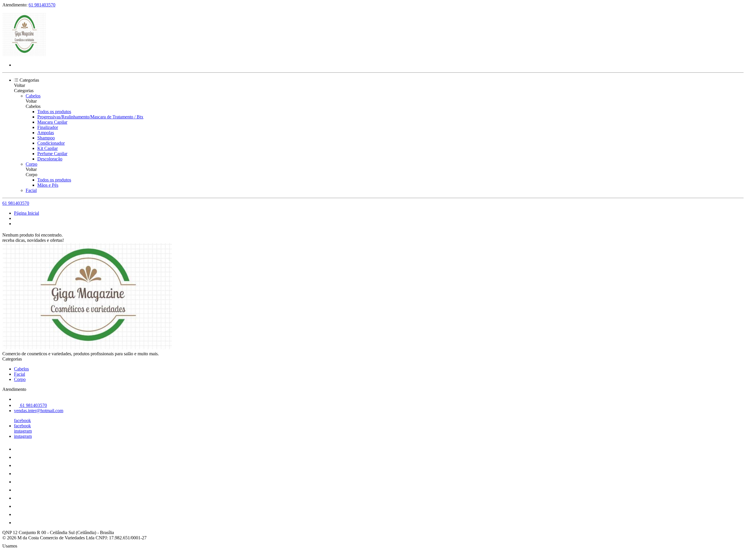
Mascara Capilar (52, 122)
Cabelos (33, 95)
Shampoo (46, 137)
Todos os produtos (54, 111)
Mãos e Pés (47, 185)
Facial (31, 190)
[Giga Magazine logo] (24, 55)
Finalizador (47, 127)
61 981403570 (42, 4)
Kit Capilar (47, 148)
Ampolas (45, 132)
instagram (23, 430)
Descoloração (49, 158)
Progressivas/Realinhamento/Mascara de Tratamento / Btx (90, 116)
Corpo (31, 164)
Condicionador (51, 143)
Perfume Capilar (52, 153)
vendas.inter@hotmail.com (38, 410)
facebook (22, 420)
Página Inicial (26, 213)
